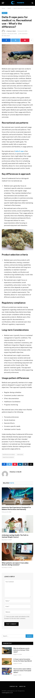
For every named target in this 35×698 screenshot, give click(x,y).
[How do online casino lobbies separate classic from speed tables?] (7, 671)
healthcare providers (9, 454)
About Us (22, 686)
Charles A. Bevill (11, 31)
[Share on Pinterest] (24, 40)
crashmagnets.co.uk (7, 692)
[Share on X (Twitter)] (15, 40)
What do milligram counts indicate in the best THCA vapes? (21, 650)
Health (5, 13)
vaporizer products (8, 457)
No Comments (23, 33)
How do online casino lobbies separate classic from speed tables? (22, 670)
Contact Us (13, 686)
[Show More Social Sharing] (31, 40)
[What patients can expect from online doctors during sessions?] (17, 552)
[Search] (32, 3)
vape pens (20, 454)
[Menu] (3, 3)
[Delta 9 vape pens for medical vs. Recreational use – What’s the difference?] (17, 54)
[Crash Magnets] (17, 3)
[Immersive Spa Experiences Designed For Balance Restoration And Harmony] (17, 496)
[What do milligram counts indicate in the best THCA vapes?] (7, 650)
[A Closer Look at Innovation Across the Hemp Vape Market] (7, 661)
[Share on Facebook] (6, 40)
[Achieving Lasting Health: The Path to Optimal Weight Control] (17, 524)
